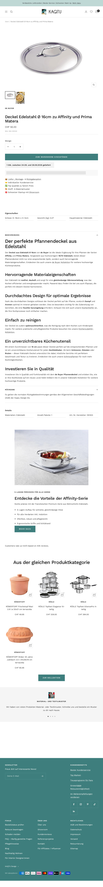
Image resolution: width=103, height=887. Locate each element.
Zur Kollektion (51, 678)
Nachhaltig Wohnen (13, 853)
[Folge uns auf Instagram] (80, 804)
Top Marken (75, 775)
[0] (91, 12)
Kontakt (41, 844)
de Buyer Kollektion (61, 262)
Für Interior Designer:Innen (17, 858)
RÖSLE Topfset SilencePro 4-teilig (83, 608)
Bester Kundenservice (80, 770)
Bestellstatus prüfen (14, 825)
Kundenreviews (45, 834)
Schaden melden (12, 834)
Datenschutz (76, 829)
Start (7, 22)
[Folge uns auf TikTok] (94, 804)
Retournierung (76, 844)
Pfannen (88, 283)
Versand (74, 839)
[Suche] (11, 12)
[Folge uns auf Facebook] (73, 804)
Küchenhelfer (88, 308)
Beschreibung (12, 235)
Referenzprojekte (46, 839)
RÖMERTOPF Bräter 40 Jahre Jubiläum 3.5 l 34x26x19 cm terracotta (19, 660)
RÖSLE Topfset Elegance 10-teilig (51, 608)
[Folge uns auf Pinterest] (87, 804)
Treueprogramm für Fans (81, 780)
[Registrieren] (42, 776)
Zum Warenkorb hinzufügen (51, 157)
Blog (7, 848)
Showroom (34, 192)
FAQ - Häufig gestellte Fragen (18, 839)
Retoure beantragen (14, 829)
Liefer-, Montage (15, 179)
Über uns (42, 825)
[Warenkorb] (96, 12)
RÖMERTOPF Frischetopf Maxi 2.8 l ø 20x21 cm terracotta (19, 608)
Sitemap (74, 848)
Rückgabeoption (34, 179)
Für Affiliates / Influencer (49, 848)
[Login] (86, 12)
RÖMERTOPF (19, 602)
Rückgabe (10, 390)
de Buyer (9, 108)
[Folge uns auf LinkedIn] (73, 811)
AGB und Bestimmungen (81, 825)
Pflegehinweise (12, 844)
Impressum (75, 834)
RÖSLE (51, 602)
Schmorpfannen (71, 357)
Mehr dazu (76, 3)
